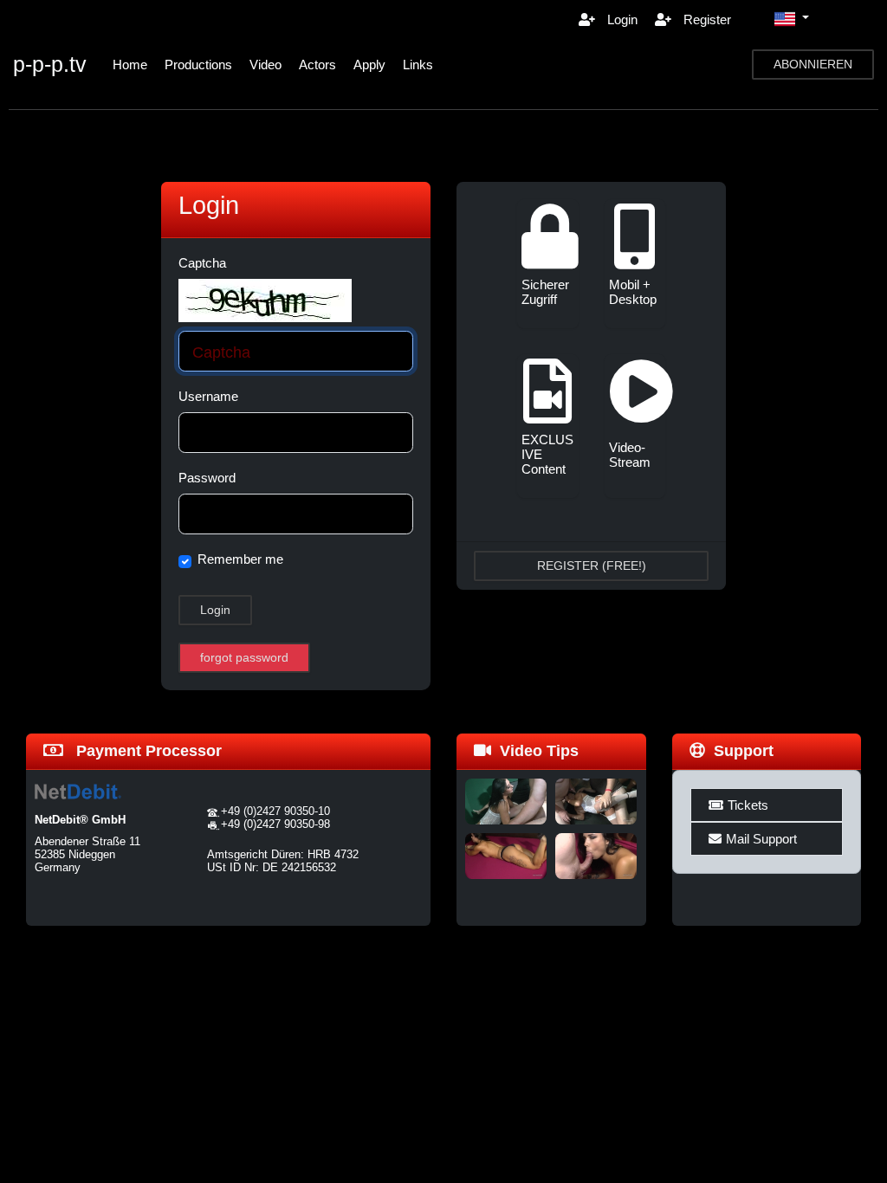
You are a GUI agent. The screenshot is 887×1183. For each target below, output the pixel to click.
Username (208, 396)
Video (265, 64)
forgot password (244, 657)
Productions (198, 64)
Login (621, 19)
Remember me (240, 559)
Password (207, 477)
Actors (317, 64)
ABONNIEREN (813, 64)
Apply (369, 64)
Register (705, 19)
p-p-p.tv (50, 64)
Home (130, 64)
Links (418, 64)
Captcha (202, 262)
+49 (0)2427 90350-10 (275, 811)
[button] (791, 19)
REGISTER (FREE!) (591, 565)
